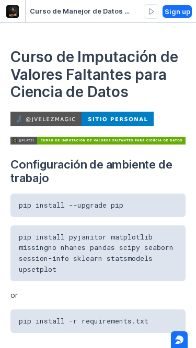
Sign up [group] (177, 11)
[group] (151, 11)
